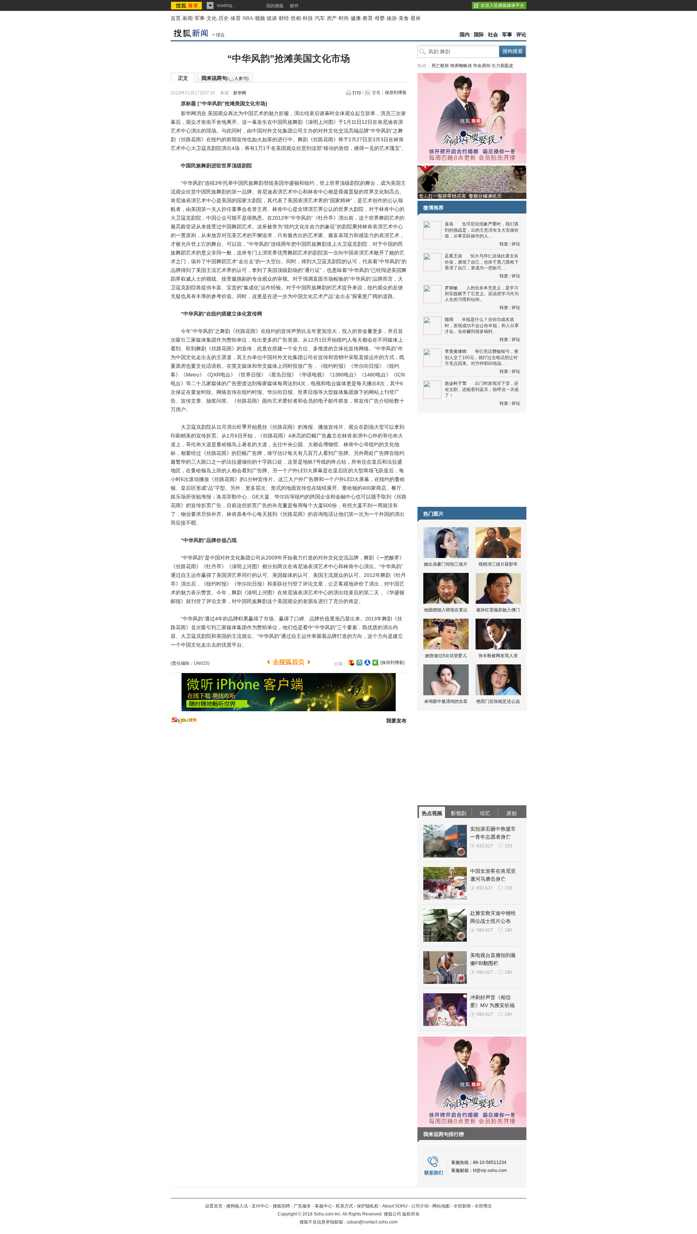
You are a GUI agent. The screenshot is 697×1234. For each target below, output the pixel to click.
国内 (465, 34)
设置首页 (214, 1206)
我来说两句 (225, 78)
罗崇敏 (451, 287)
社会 (493, 34)
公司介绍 (420, 1206)
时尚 (344, 18)
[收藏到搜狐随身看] (375, 662)
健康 (356, 18)
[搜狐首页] (187, 5)
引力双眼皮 (502, 65)
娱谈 (272, 18)
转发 (504, 244)
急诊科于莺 (455, 383)
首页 (176, 18)
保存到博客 (396, 92)
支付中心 (260, 1206)
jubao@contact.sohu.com (372, 1222)
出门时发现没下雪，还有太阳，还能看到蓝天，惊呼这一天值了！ (482, 389)
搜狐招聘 (281, 1206)
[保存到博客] (392, 662)
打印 (356, 92)
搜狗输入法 (237, 1206)
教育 (368, 18)
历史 (224, 18)
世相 (296, 18)
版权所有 (411, 1214)
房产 (332, 18)
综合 (220, 34)
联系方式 (344, 1206)
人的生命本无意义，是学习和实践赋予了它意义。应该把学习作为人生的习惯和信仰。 (482, 293)
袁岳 (449, 224)
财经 (284, 18)
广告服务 (302, 1206)
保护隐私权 (368, 1206)
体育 (236, 18)
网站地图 (441, 1206)
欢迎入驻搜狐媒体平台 (502, 5)
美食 (404, 18)
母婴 (380, 18)
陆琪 (449, 319)
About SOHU (395, 1206)
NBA (247, 18)
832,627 (485, 845)
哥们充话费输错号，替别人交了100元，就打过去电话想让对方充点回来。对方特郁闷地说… (481, 357)
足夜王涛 (453, 255)
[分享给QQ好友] (359, 662)
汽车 (320, 18)
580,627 (485, 930)
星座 (416, 18)
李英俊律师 (455, 351)
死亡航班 (440, 65)
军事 (200, 18)
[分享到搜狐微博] (351, 662)
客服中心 (323, 1206)
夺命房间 (481, 65)
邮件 (294, 5)
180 (508, 930)
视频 (260, 18)
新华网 (239, 92)
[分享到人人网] (367, 662)
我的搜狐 (275, 5)
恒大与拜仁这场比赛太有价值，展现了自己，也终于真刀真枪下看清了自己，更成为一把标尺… (482, 261)
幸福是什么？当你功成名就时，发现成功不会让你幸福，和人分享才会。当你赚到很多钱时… (482, 325)
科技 (308, 18)
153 (508, 845)
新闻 (188, 18)
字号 (376, 92)
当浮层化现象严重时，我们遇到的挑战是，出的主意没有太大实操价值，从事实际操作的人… (482, 230)
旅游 (392, 18)
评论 (521, 34)
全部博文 (483, 1206)
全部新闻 (462, 1206)
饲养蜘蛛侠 (461, 65)
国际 (479, 34)
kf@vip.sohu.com (490, 1170)
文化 (212, 18)
